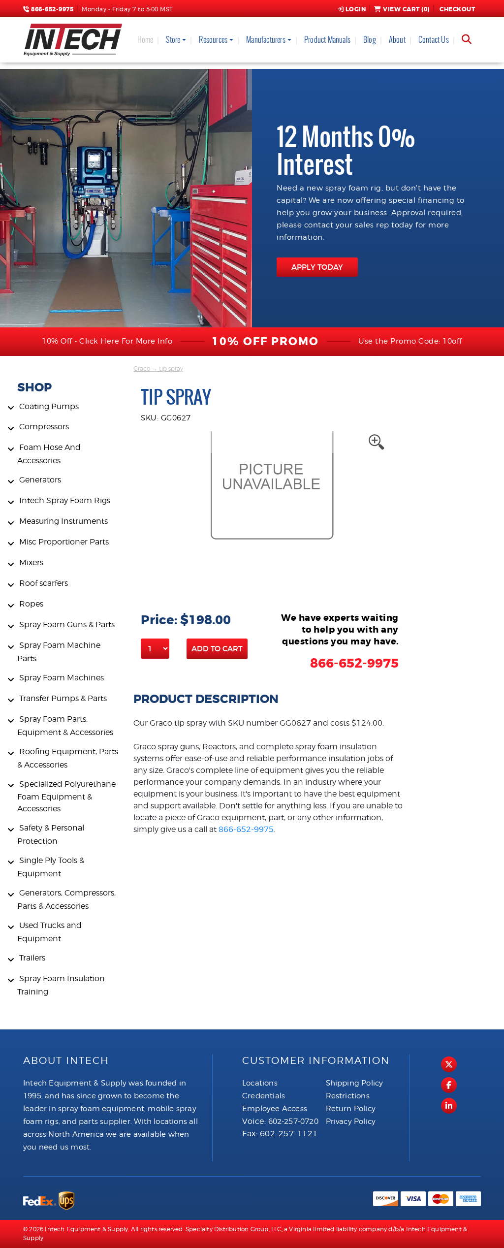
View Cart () (406, 9)
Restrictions (348, 1095)
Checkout (457, 9)
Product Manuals (327, 39)
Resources (213, 39)
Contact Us (433, 39)
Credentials (263, 1095)
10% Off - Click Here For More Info (107, 341)
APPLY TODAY (317, 267)
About (397, 39)
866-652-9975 (51, 9)
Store (173, 39)
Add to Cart (217, 648)
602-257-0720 (293, 1121)
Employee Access (274, 1108)
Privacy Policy (351, 1121)
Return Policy (351, 1108)
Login (356, 9)
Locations (260, 1083)
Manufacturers (265, 39)
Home (145, 39)
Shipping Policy (354, 1083)
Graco (141, 368)
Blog (369, 39)
